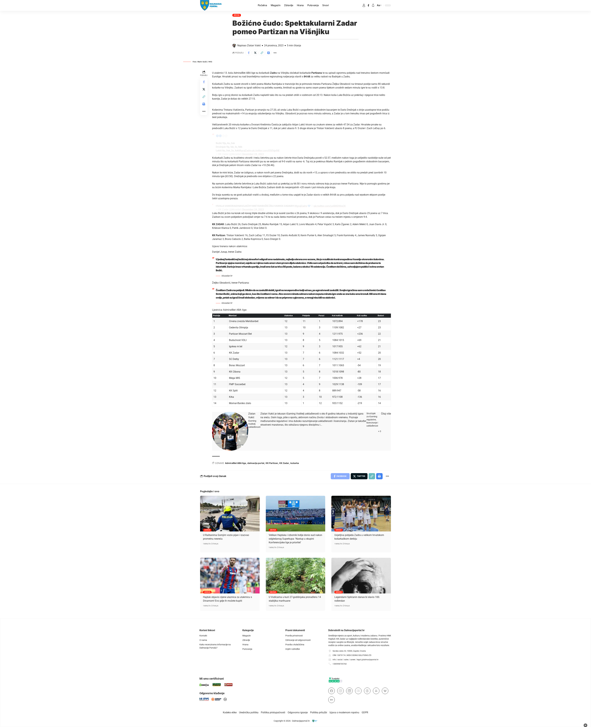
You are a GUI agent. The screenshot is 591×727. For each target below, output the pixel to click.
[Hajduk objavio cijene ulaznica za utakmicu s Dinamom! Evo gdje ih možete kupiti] (230, 575)
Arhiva (237, 15)
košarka (294, 463)
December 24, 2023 (253, 154)
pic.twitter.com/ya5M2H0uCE (330, 205)
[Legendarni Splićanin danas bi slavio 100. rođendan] (361, 575)
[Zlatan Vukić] (230, 431)
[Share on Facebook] (248, 53)
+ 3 (379, 431)
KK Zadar (284, 463)
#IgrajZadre (245, 150)
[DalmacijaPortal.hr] (211, 5)
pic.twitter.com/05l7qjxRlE (265, 150)
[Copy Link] (262, 53)
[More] (275, 53)
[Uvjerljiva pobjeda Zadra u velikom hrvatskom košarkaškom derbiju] (361, 513)
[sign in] (363, 5)
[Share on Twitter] (255, 53)
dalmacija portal (255, 463)
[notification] (373, 5)
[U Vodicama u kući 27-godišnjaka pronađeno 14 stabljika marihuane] (295, 575)
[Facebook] (368, 5)
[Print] (268, 53)
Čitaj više (386, 413)
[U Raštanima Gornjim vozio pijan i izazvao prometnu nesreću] (230, 513)
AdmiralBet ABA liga (235, 463)
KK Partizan (272, 463)
